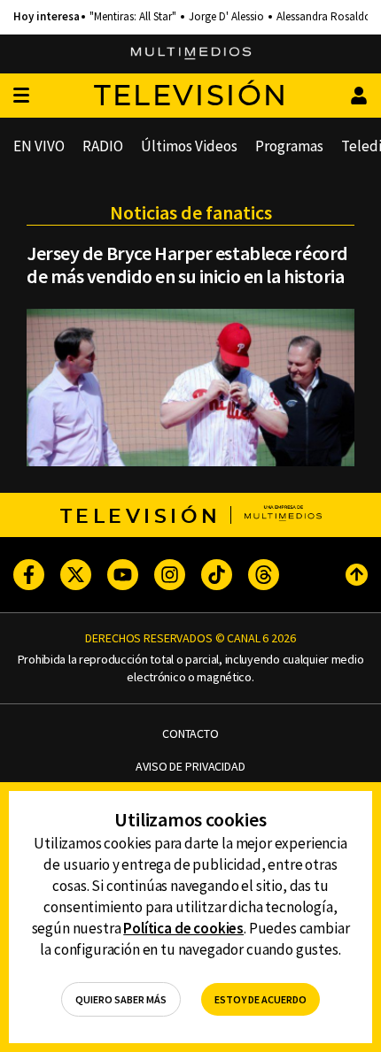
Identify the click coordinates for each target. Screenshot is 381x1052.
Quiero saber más (121, 999)
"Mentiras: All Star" (132, 17)
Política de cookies (183, 928)
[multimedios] (191, 54)
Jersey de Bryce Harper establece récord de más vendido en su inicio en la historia (187, 264)
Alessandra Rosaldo (323, 17)
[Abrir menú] (21, 96)
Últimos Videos (189, 146)
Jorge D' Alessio (226, 17)
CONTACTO (190, 733)
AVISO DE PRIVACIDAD (190, 766)
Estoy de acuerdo (260, 999)
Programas (289, 146)
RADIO (102, 146)
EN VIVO (39, 146)
